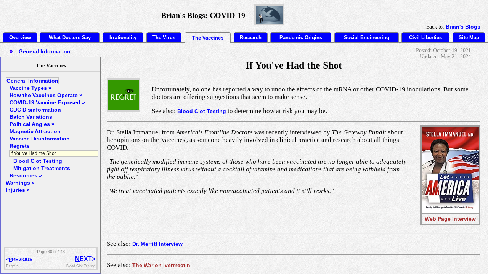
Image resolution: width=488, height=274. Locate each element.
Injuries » (18, 190)
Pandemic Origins (300, 37)
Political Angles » (32, 124)
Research (251, 37)
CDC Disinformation (35, 110)
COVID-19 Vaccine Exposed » (47, 102)
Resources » (26, 175)
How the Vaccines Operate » (46, 95)
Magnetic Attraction (35, 131)
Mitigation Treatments (41, 168)
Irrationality (122, 37)
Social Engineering (366, 37)
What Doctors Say (70, 37)
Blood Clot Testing (201, 111)
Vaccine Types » (30, 88)
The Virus (163, 37)
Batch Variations (31, 117)
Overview (20, 37)
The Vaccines (207, 38)
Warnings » (20, 183)
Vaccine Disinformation (40, 138)
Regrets (20, 146)
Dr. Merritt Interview (157, 244)
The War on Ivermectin (161, 265)
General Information (32, 81)
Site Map (469, 37)
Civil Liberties (425, 37)
